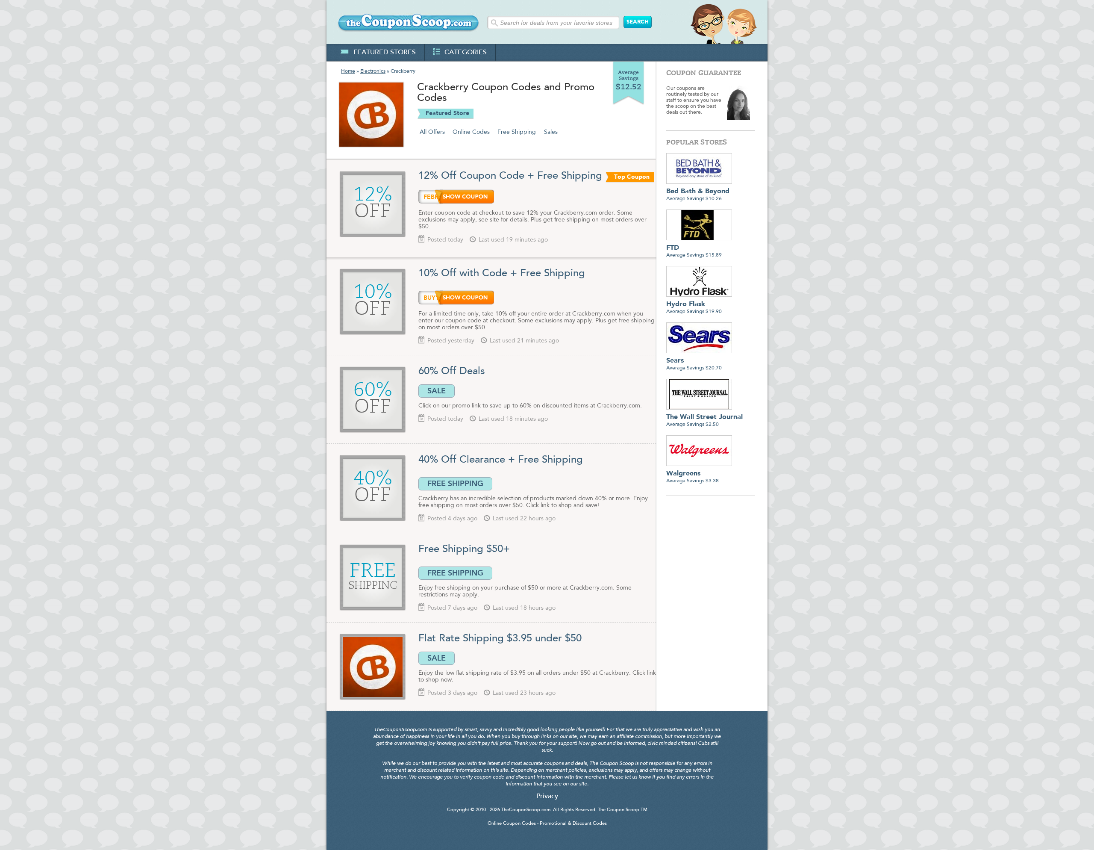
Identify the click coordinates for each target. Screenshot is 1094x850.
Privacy (547, 796)
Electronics (372, 71)
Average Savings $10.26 (697, 194)
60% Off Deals (451, 371)
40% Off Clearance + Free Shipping (500, 460)
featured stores (384, 52)
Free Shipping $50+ (464, 549)
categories (465, 52)
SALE (436, 390)
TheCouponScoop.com (525, 810)
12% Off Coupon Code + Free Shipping (510, 176)
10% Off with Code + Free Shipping (501, 274)
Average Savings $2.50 (704, 420)
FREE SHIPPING (455, 483)
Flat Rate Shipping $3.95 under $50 (500, 639)
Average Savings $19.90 (694, 307)
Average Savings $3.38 (692, 477)
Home (348, 71)
